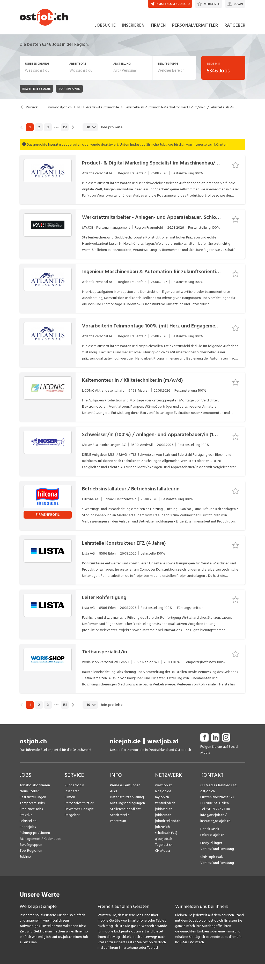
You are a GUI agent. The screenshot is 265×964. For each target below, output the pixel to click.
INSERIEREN (133, 25)
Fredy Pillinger (211, 843)
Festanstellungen (33, 797)
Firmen (70, 797)
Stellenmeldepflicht (125, 809)
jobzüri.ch (162, 827)
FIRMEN (158, 25)
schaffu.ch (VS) (166, 833)
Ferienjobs (28, 827)
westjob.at (163, 741)
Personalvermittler (79, 803)
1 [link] (30, 127)
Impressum (118, 821)
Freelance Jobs (31, 809)
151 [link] (65, 127)
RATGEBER (234, 25)
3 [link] (48, 127)
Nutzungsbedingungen (127, 803)
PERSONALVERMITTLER (195, 25)
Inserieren (72, 791)
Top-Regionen (31, 851)
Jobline (25, 857)
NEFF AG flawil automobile (98, 107)
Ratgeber (72, 815)
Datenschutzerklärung (127, 797)
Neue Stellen (30, 791)
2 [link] (39, 127)
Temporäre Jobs (32, 803)
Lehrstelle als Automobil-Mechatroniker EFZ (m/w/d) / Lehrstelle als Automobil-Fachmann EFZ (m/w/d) (181, 107)
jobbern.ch (163, 815)
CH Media (162, 851)
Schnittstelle (120, 815)
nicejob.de (125, 741)
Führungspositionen (35, 833)
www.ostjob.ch (60, 107)
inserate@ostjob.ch (215, 821)
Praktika (26, 815)
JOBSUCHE (105, 25)
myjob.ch (162, 797)
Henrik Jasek (209, 829)
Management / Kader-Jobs (40, 839)
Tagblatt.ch (164, 845)
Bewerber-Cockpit (79, 809)
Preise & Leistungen (125, 785)
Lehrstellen (28, 821)
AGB (113, 791)
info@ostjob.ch (212, 815)
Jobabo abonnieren (35, 785)
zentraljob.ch (165, 803)
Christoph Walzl (212, 857)
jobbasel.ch (163, 809)
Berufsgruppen (31, 845)
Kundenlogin (74, 785)
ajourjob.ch (163, 839)
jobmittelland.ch (167, 821)
